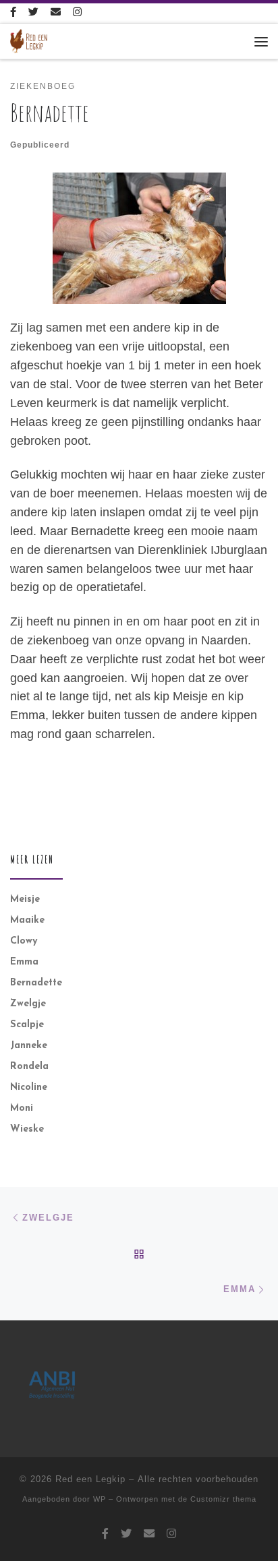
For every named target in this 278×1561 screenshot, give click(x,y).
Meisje (25, 899)
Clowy (24, 941)
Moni (21, 1108)
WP (99, 1499)
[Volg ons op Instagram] (77, 13)
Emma (24, 962)
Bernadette (36, 983)
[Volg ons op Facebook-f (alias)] (13, 13)
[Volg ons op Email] (56, 13)
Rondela (29, 1067)
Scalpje (27, 1025)
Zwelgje (28, 1004)
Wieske (27, 1129)
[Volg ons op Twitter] (33, 13)
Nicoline (28, 1087)
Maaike (27, 920)
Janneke (28, 1046)
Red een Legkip (90, 1479)
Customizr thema (223, 1499)
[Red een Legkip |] (28, 41)
